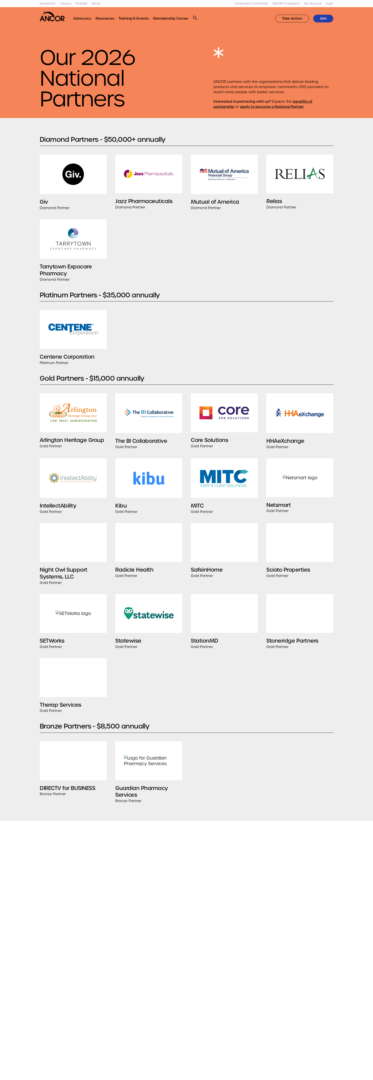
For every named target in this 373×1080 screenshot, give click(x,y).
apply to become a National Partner (272, 106)
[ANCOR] (52, 16)
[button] (195, 18)
